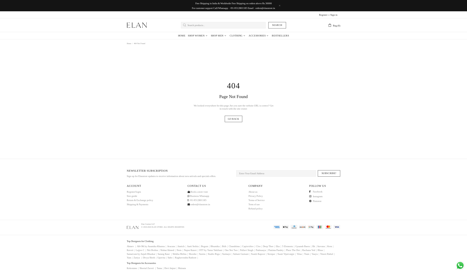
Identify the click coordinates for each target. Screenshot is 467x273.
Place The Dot (293, 250)
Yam (130, 257)
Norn (180, 250)
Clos (259, 246)
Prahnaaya (261, 250)
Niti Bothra (153, 250)
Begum (205, 246)
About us (252, 191)
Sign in (333, 14)
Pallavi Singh (247, 250)
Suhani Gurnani (241, 254)
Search (277, 25)
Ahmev (131, 246)
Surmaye (227, 254)
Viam (307, 254)
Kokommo (133, 268)
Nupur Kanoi (191, 250)
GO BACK (233, 119)
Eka (278, 246)
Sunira (203, 254)
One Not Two (232, 250)
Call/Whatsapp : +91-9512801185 (230, 8)
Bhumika (216, 246)
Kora (330, 246)
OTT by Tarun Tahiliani (211, 250)
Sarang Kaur (165, 254)
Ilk (314, 246)
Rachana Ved (309, 250)
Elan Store (137, 25)
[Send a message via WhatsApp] (460, 265)
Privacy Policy (255, 196)
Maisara (182, 268)
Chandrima (235, 246)
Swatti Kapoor (259, 254)
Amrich (181, 246)
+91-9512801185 (198, 200)
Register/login (134, 191)
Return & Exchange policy (140, 200)
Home (129, 43)
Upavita (162, 257)
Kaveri (131, 250)
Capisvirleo (248, 246)
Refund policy (255, 208)
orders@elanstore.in (265, 8)
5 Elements (288, 246)
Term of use (254, 204)
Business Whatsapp (199, 196)
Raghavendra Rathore (186, 257)
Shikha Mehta (180, 254)
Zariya (138, 257)
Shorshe (193, 254)
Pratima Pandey (276, 250)
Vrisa (300, 254)
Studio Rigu (214, 254)
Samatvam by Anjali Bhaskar (142, 254)
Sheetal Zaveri (148, 268)
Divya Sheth (150, 257)
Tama (160, 268)
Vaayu (315, 254)
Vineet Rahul (327, 254)
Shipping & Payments (137, 204)
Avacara (171, 246)
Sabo (171, 257)
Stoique (272, 254)
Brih (225, 246)
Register (323, 14)
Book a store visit (199, 191)
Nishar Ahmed (168, 250)
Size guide (132, 196)
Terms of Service (256, 200)
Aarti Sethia (193, 246)
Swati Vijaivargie (286, 254)
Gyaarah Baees (303, 246)
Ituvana (321, 246)
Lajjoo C (141, 250)
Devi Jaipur (170, 268)
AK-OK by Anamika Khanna (151, 246)
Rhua (321, 250)
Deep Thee (269, 246)
